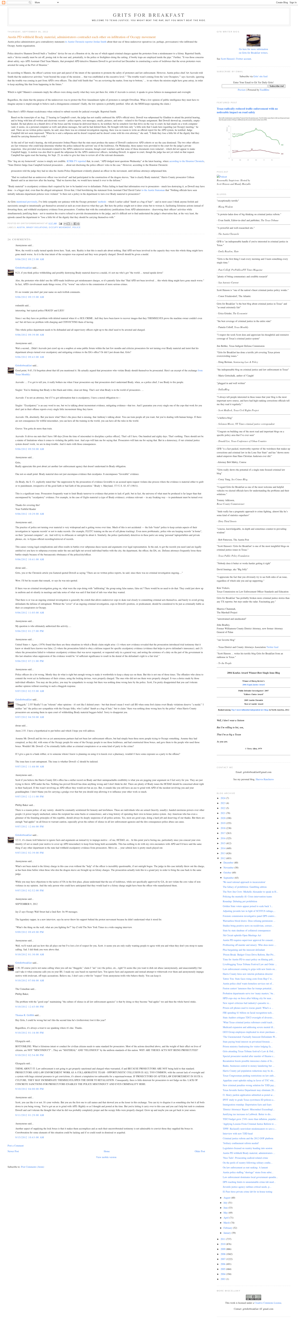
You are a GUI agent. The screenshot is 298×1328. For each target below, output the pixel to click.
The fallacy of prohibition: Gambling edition (245, 886)
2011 (223, 1239)
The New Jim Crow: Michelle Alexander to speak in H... (250, 891)
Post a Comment (16, 1145)
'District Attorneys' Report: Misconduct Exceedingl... (249, 1109)
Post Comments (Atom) (32, 1166)
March (226, 1222)
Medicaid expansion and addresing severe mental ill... (249, 1027)
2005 (223, 1269)
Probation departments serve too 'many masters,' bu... (249, 993)
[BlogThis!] (68, 223)
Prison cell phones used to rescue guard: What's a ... (248, 1007)
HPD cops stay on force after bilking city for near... (248, 998)
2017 (223, 833)
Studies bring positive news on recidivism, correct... (248, 925)
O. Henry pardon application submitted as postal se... (249, 1094)
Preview (242, 89)
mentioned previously (26, 201)
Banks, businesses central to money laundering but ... (249, 1065)
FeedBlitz (264, 89)
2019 (223, 823)
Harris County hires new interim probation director (248, 973)
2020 (223, 818)
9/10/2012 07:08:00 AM (29, 980)
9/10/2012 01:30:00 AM (29, 954)
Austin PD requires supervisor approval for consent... (249, 940)
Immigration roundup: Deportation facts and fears (247, 1104)
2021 (223, 813)
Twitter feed (272, 647)
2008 (223, 1254)
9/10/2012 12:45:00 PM (29, 1006)
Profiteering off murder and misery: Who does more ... (249, 945)
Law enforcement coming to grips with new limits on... (250, 969)
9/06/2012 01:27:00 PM (29, 631)
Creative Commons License (268, 1302)
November (228, 867)
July (225, 1202)
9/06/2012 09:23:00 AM (29, 259)
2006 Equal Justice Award (253, 684)
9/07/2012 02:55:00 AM (29, 691)
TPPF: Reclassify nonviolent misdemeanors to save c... (249, 1128)
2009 (223, 1249)
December (228, 862)
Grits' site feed (260, 76)
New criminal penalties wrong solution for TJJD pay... (249, 1085)
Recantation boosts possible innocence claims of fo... (248, 1061)
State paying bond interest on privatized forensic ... (248, 1041)
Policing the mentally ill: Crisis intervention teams (247, 896)
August (227, 1197)
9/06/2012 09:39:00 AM (29, 334)
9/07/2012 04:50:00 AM (29, 717)
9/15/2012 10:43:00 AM (29, 1137)
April (226, 1217)
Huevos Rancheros (265, 779)
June (226, 1207)
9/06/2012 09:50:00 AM (29, 449)
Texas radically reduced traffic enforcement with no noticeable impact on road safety (247, 110)
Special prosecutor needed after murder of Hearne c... (249, 1056)
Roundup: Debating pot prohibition (240, 901)
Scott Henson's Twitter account (236, 58)
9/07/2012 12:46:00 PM (29, 826)
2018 (223, 828)
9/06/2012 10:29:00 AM (29, 513)
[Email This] (65, 223)
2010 (223, 1244)
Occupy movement (60, 227)
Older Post (200, 1151)
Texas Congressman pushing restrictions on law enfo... (249, 1075)
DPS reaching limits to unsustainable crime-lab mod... (249, 1182)
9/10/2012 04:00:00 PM (29, 1088)
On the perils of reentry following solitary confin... (247, 1162)
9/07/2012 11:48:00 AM (29, 766)
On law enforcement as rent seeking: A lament (245, 1167)
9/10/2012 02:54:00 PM (29, 1055)
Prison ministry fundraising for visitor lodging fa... (248, 1046)
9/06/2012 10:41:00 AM (29, 559)
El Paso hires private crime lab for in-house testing (247, 1191)
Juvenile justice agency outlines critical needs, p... (247, 1186)
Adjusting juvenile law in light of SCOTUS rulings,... (249, 911)
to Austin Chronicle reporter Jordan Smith (85, 41)
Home (107, 1151)
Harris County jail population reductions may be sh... (249, 1070)
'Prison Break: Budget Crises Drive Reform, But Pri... (249, 954)
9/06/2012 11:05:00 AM (29, 612)
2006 (223, 1264)
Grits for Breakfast (149, 15)
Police (76, 227)
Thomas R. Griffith (24, 1015)
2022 (223, 808)
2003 (223, 1279)
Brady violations (37, 227)
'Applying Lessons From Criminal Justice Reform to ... (249, 1123)
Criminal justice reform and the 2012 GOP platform (248, 1138)
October (227, 872)
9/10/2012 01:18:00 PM (29, 1032)
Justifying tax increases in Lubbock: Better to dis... (247, 1114)
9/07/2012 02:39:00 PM (29, 852)
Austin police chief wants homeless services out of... (248, 983)
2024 (223, 798)
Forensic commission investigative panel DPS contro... (249, 916)
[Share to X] (71, 223)
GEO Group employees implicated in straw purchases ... (250, 1032)
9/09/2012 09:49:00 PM (29, 932)
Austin (21, 227)
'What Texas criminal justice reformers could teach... (248, 1022)
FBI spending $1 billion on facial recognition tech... (248, 1012)
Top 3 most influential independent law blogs (250, 709)
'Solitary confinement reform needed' (241, 1143)
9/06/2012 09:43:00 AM (29, 357)
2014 (223, 848)
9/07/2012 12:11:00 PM (29, 796)
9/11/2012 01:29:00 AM (29, 1115)
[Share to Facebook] (75, 223)
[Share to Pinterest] (78, 223)
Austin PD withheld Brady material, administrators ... (249, 1153)
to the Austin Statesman (153, 190)
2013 (223, 853)
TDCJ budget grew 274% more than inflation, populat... (250, 1119)
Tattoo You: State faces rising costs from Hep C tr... (248, 978)
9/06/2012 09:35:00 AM (29, 297)
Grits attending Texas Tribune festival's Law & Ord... (249, 1051)
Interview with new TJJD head (238, 1133)
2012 (223, 858)
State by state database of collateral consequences (247, 930)
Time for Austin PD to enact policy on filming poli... (249, 959)
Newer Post (13, 1151)
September (229, 877)
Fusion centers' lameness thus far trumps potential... (248, 988)
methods (102, 201)
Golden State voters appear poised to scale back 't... (248, 906)
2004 (223, 1274)
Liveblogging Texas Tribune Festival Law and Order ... (250, 964)
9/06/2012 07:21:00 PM (29, 661)
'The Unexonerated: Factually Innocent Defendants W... (250, 1036)
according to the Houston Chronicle (186, 161)
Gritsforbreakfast (23, 267)
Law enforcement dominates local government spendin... (250, 1177)
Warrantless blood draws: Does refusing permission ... (249, 920)
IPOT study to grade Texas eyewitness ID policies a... (249, 1099)
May (226, 1212)
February (228, 1227)
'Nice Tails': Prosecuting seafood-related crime (245, 1157)
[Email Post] (60, 223)
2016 (223, 838)
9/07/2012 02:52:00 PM (29, 890)
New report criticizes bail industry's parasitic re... (247, 1003)
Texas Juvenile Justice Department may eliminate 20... (249, 1090)
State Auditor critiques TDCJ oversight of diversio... (248, 1017)
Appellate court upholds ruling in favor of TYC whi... (249, 1080)
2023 (223, 803)
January (227, 1232)
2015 (223, 843)
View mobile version (106, 1157)
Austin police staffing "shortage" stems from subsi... (248, 1172)
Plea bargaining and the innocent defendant (244, 949)
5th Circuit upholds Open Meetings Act (242, 935)
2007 (223, 1259)
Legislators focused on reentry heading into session (247, 1148)
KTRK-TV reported (76, 161)
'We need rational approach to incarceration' (244, 882)
